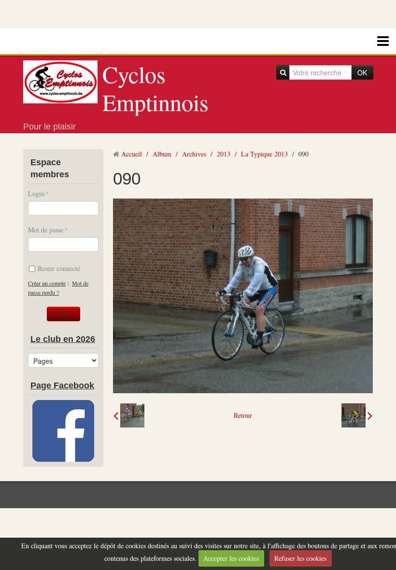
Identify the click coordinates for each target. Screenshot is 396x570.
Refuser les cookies (300, 558)
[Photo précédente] (128, 415)
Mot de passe (45, 229)
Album (162, 153)
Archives (194, 153)
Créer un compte (47, 283)
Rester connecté (59, 268)
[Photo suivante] (356, 415)
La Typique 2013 (264, 153)
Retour (243, 415)
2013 (223, 153)
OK (362, 72)
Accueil (131, 153)
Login (36, 193)
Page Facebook (62, 385)
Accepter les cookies (231, 558)
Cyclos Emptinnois (155, 87)
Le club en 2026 (62, 339)
